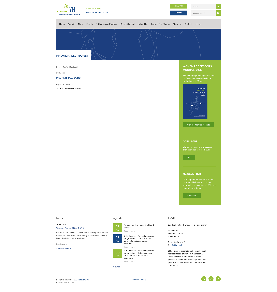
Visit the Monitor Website (198, 125)
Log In (198, 24)
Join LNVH (179, 6)
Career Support (127, 24)
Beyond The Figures (160, 24)
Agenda (71, 24)
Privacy (143, 280)
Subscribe (191, 195)
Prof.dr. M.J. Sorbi (70, 67)
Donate (179, 13)
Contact (188, 24)
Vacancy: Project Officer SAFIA (70, 228)
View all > (117, 266)
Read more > (61, 244)
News (80, 24)
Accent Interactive (82, 279)
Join (189, 157)
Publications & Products (106, 24)
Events (89, 24)
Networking (143, 24)
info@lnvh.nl (176, 245)
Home (62, 24)
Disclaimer (135, 280)
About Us (177, 24)
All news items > (63, 248)
